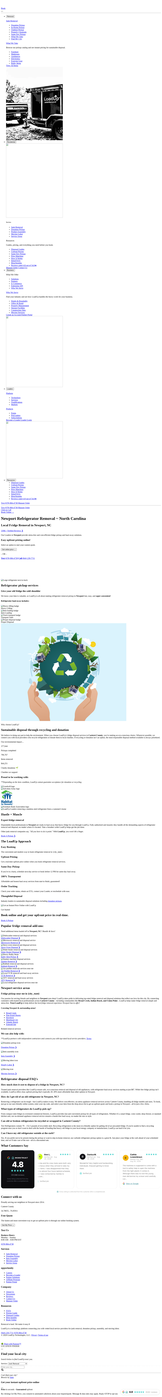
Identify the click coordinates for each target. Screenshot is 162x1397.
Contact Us (22, 268)
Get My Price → (8, 1225)
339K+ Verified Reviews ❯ (12, 531)
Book (3, 8)
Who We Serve (17, 288)
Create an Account (13, 315)
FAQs (8, 1311)
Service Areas (16, 236)
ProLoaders (15, 415)
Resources (11, 480)
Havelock (10, 1018)
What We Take (17, 37)
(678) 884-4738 (7, 1244)
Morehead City (12, 1020)
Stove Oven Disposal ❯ (10, 947)
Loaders (10, 389)
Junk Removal (12, 21)
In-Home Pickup (17, 27)
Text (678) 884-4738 (9, 503)
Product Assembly (18, 232)
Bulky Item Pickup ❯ (9, 957)
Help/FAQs (15, 261)
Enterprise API (17, 286)
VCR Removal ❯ (8, 975)
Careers (9, 1273)
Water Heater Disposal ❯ (11, 952)
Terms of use (43, 1335)
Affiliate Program (13, 1280)
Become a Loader (13, 420)
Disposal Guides (17, 249)
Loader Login (26, 420)
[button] (81, 1084)
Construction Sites (18, 310)
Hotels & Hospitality (19, 301)
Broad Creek (11, 1013)
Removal (10, 16)
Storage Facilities (18, 308)
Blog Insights (11, 1318)
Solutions (15, 279)
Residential (11, 142)
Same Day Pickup (18, 34)
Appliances (15, 56)
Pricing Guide (11, 1313)
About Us (10, 1292)
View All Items (12, 65)
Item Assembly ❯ (8, 1056)
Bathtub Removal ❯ (9, 966)
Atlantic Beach (12, 1022)
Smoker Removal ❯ (9, 961)
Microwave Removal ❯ (10, 943)
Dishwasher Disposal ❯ (10, 938)
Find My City (16, 39)
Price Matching (17, 256)
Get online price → (9, 549)
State (12, 1377)
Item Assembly (12, 1258)
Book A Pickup (7, 920)
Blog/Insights (16, 263)
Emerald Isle (11, 1024)
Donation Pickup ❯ (9, 1047)
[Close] (2, 1349)
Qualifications (16, 402)
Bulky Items (16, 63)
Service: (4, 1363)
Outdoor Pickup (17, 30)
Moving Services (18, 312)
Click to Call (6, 510)
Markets (14, 404)
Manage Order (12, 268)
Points (13, 413)
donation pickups (55, 901)
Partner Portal (26, 315)
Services (14, 400)
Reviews (24, 265)
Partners (14, 281)
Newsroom (10, 1294)
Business (10, 270)
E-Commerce (16, 283)
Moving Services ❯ (9, 1074)
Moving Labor (17, 234)
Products (9, 409)
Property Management (20, 306)
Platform (9, 393)
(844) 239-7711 (7, 1333)
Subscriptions (16, 418)
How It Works (17, 258)
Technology (16, 398)
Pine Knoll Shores (13, 1015)
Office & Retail (17, 303)
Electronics (15, 59)
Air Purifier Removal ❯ (10, 971)
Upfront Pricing (17, 251)
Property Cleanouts (18, 32)
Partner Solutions (13, 1277)
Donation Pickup (18, 25)
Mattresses (15, 54)
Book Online (7, 512)
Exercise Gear (16, 61)
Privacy (34, 1335)
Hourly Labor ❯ (7, 1065)
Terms (88, 1038)
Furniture (14, 52)
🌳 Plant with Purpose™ (11, 1344)
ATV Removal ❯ (8, 980)
